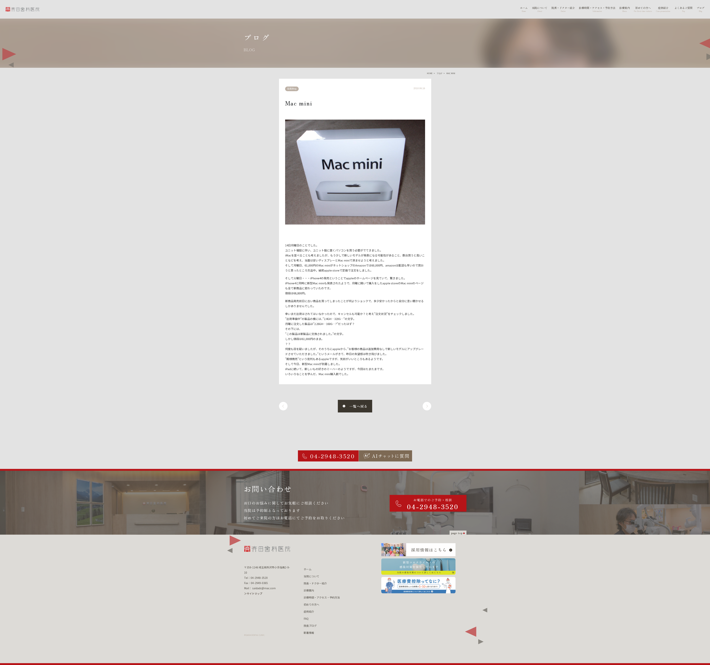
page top (457, 533)
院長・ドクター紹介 (315, 583)
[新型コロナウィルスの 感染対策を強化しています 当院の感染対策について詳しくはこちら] (418, 566)
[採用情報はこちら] (418, 549)
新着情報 (309, 633)
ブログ (439, 73)
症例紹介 (309, 611)
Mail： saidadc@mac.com (260, 588)
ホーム (307, 569)
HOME (430, 73)
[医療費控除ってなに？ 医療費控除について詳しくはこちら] (418, 585)
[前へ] (283, 406)
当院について (311, 576)
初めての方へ (311, 604)
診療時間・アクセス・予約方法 (322, 597)
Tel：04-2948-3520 (256, 578)
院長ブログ (310, 625)
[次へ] (427, 406)
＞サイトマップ (253, 593)
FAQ (306, 618)
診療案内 (309, 590)
